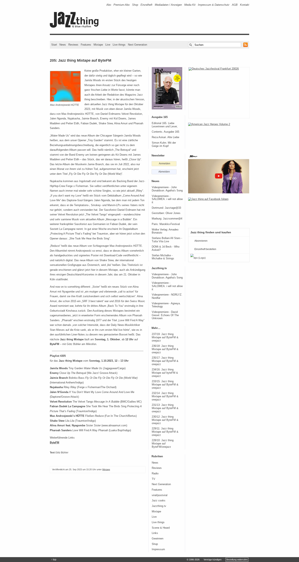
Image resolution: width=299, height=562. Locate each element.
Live (107, 44)
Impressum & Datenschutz (213, 4)
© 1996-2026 (193, 559)
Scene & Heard (161, 527)
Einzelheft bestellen (205, 249)
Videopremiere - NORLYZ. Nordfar (167, 296)
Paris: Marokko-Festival (166, 224)
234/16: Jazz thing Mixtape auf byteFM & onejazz (165, 372)
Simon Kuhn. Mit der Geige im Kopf (164, 144)
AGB (235, 4)
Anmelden (164, 163)
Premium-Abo (121, 4)
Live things (119, 44)
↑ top (53, 559)
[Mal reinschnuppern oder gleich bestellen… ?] (218, 136)
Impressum (158, 549)
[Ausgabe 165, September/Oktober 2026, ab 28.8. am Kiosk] (167, 88)
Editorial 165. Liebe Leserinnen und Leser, (165, 125)
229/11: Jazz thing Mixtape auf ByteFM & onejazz (165, 431)
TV (153, 479)
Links (155, 533)
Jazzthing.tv (159, 506)
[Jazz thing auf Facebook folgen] (218, 211)
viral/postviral (159, 495)
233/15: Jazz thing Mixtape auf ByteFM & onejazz (165, 384)
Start (54, 44)
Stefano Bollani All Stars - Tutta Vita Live (167, 240)
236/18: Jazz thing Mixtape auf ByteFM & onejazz (165, 349)
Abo (108, 4)
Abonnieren (200, 240)
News (62, 44)
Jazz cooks (158, 500)
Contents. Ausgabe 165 (165, 131)
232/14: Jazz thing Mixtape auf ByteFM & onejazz (165, 396)
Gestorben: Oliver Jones (166, 213)
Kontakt (244, 4)
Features (86, 44)
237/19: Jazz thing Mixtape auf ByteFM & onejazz (165, 337)
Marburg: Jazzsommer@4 (167, 218)
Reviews (73, 44)
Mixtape (98, 44)
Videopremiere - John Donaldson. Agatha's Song (167, 189)
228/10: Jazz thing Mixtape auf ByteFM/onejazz (163, 443)
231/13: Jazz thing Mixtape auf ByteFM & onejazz (165, 408)
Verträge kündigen (213, 559)
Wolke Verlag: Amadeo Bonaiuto (165, 231)
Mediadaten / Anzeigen (168, 4)
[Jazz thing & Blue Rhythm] (75, 26)
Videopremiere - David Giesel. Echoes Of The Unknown (165, 315)
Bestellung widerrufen (237, 559)
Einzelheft (146, 4)
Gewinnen (157, 538)
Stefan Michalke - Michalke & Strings (163, 257)
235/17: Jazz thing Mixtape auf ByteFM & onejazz (165, 361)
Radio (155, 473)
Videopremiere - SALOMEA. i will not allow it (167, 199)
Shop (135, 4)
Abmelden (164, 171)
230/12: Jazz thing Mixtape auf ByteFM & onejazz (165, 420)
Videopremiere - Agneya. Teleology (166, 305)
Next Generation (137, 44)
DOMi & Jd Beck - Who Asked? (165, 248)
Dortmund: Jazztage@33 (166, 207)
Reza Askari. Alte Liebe (165, 137)
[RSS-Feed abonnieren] (245, 45)
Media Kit (189, 4)
